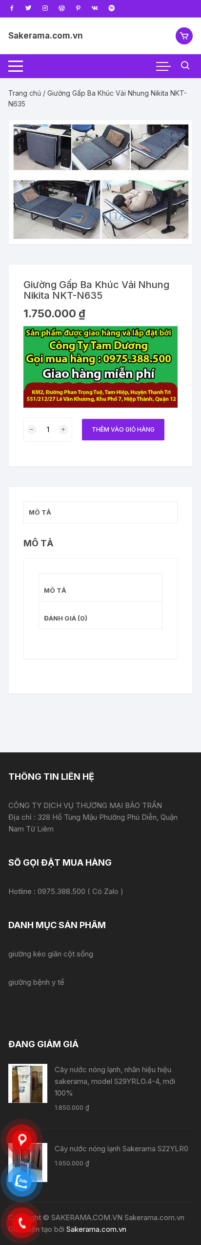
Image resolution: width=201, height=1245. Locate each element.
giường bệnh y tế (36, 982)
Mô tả (55, 590)
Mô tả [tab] (40, 512)
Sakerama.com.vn (45, 36)
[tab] (100, 588)
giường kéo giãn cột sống (50, 953)
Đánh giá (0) (65, 618)
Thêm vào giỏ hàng (123, 429)
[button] (175, 137)
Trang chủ (24, 93)
